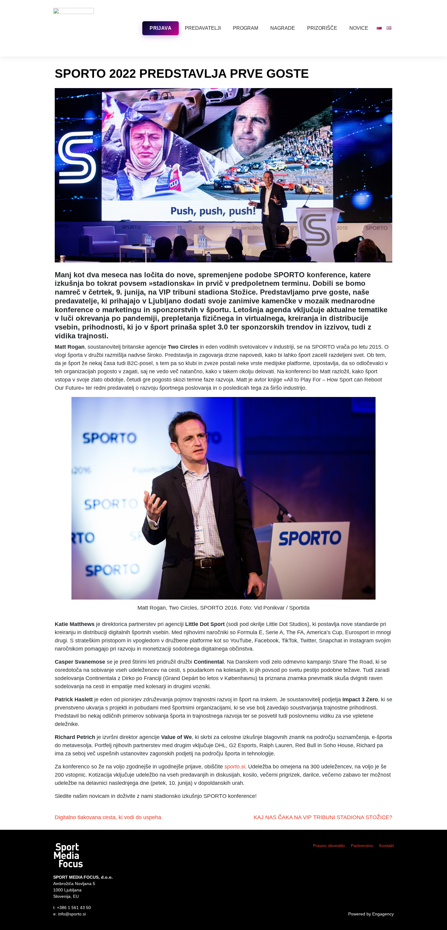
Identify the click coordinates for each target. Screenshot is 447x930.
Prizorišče (322, 28)
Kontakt (386, 845)
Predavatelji (203, 28)
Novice (358, 28)
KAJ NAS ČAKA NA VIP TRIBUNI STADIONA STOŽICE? (323, 817)
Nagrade (282, 28)
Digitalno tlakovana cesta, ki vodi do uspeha (108, 817)
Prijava (161, 28)
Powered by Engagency (371, 913)
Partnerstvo (362, 845)
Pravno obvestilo (329, 845)
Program (245, 28)
